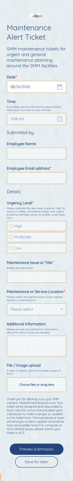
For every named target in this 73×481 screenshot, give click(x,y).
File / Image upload (24, 365)
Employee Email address (28, 168)
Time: (11, 101)
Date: (11, 77)
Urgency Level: (19, 203)
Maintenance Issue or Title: (30, 262)
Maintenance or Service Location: (35, 291)
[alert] (36, 87)
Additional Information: (26, 324)
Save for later (36, 461)
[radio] (11, 226)
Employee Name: (21, 143)
